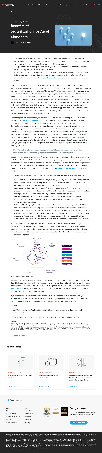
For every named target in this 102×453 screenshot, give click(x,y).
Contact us (89, 5)
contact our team (51, 78)
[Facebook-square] (25, 423)
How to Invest (50, 5)
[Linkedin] (29, 423)
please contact (54, 301)
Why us (34, 5)
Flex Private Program (75, 137)
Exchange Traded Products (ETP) (35, 120)
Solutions (40, 5)
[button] (99, 5)
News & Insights (79, 5)
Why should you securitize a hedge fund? (20, 376)
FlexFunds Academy (61, 5)
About (29, 5)
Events (72, 5)
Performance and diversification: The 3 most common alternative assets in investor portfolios (80, 377)
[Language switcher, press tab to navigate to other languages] (95, 5)
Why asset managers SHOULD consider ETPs (48, 376)
